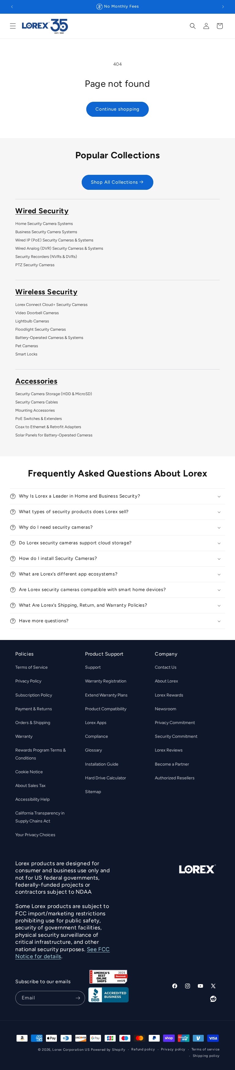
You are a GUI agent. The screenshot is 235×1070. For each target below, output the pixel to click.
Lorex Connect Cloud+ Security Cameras (51, 304)
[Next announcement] (223, 6)
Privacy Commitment (175, 722)
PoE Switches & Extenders (38, 418)
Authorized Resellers (175, 778)
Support (93, 667)
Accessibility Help (32, 799)
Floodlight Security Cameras (40, 329)
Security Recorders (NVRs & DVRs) (46, 256)
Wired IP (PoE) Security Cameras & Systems (54, 240)
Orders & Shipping (32, 722)
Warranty (23, 736)
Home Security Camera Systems (44, 223)
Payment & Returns (33, 708)
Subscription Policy (33, 695)
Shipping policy (206, 1056)
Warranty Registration (105, 681)
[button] (13, 26)
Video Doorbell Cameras (37, 313)
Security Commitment (176, 736)
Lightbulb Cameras (32, 321)
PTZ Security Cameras (34, 265)
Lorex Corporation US (71, 1050)
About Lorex (166, 681)
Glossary (93, 750)
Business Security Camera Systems (46, 232)
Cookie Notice (29, 771)
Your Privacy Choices (35, 834)
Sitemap (93, 791)
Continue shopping (117, 109)
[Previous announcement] (12, 6)
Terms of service (206, 1049)
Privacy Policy (28, 681)
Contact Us (166, 667)
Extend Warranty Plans (106, 695)
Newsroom (165, 708)
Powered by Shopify (108, 1050)
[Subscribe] (78, 998)
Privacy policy (173, 1049)
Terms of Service (31, 667)
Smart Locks (26, 354)
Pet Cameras (26, 346)
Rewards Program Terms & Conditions (40, 754)
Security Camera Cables (36, 402)
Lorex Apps (95, 722)
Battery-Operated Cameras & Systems (49, 337)
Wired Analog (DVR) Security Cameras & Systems (59, 248)
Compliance (96, 736)
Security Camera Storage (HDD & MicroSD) (53, 394)
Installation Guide (101, 764)
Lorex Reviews (169, 750)
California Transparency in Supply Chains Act (40, 817)
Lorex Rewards (169, 695)
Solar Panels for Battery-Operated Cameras (53, 435)
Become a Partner (172, 764)
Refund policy (143, 1049)
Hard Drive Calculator (105, 778)
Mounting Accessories (35, 410)
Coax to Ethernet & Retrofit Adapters (48, 427)
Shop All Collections (114, 182)
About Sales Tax (30, 785)
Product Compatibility (105, 708)
